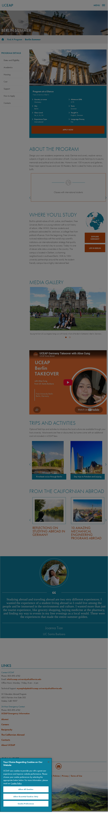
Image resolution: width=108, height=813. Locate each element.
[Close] (48, 762)
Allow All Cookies (25, 789)
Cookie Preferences (26, 804)
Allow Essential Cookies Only (25, 796)
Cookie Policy (16, 783)
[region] (26, 785)
